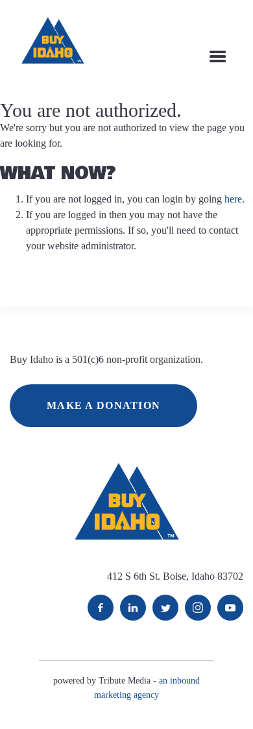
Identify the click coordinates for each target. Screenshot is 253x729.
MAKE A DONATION (103, 405)
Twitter (165, 608)
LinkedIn (133, 608)
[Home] (52, 40)
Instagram (198, 608)
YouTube (230, 608)
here (233, 198)
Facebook (100, 608)
